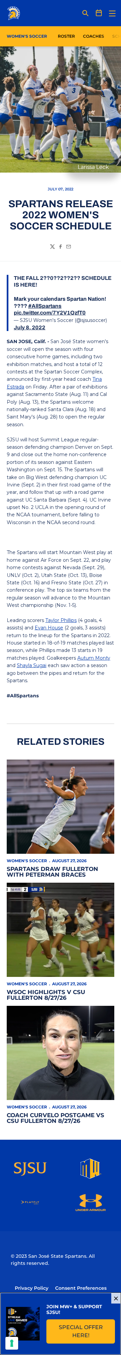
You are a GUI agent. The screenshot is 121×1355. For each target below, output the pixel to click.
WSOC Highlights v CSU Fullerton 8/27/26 (46, 995)
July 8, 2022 (29, 327)
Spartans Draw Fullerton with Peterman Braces (52, 872)
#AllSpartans (45, 306)
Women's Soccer (27, 860)
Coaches (93, 36)
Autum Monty (93, 658)
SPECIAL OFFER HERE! (87, 1331)
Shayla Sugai (31, 665)
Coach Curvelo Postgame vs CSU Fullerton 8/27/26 (55, 1118)
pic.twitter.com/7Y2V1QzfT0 (50, 313)
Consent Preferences (81, 1288)
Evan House (49, 628)
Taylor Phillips (61, 620)
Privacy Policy (31, 1288)
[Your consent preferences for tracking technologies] (11, 1343)
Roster (66, 36)
